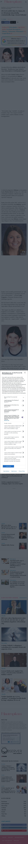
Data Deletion (6, 471)
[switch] (23, 400)
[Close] (25, 373)
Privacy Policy (22, 471)
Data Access (14, 471)
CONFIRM (8, 466)
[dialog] (14, 422)
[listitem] (14, 397)
